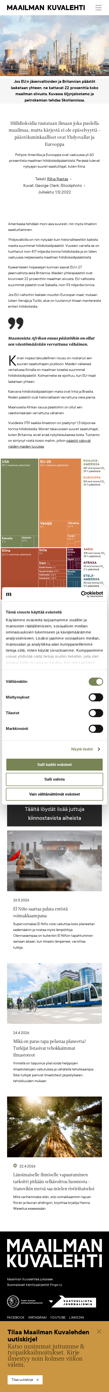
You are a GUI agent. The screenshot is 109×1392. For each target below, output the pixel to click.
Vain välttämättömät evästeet (54, 794)
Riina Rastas (57, 179)
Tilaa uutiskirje (22, 1379)
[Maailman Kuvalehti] (54, 1266)
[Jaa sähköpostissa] (78, 213)
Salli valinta (54, 779)
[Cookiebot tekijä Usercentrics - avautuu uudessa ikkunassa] (81, 594)
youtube (58, 1317)
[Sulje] (99, 1332)
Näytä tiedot (82, 749)
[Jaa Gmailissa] (46, 213)
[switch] (96, 697)
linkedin (76, 1317)
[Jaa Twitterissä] (30, 213)
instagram (37, 1317)
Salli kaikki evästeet (54, 764)
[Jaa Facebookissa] (62, 213)
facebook (16, 1317)
